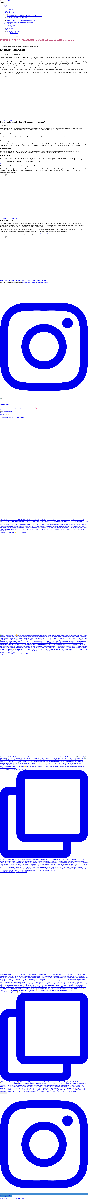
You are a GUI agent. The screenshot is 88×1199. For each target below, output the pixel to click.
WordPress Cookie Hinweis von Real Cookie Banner (14, 1198)
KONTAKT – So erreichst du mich (16, 31)
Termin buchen (11, 25)
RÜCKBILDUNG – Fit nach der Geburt (18, 19)
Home (5, 44)
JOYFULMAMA (8, 9)
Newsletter (10, 26)
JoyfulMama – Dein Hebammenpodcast (35, 282)
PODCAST (6, 11)
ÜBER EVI (6, 30)
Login (5, 5)
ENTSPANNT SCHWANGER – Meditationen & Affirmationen (24, 16)
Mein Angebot (7, 23)
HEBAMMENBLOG (9, 13)
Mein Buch (10, 28)
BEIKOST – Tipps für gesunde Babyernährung (20, 22)
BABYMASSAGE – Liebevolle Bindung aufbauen (21, 20)
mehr (23, 280)
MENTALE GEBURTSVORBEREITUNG (19, 17)
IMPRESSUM (14, 33)
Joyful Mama (9, 0)
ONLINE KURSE (8, 14)
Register (5, 6)
